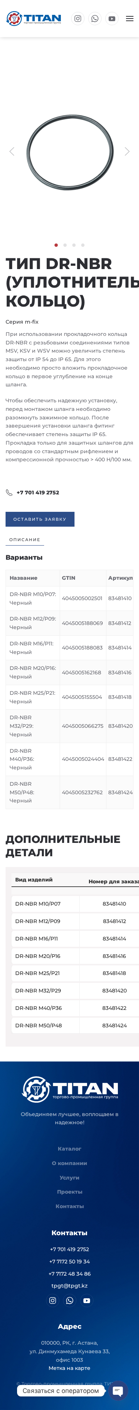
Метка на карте (69, 1368)
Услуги (69, 1177)
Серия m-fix (22, 321)
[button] (129, 18)
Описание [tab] (24, 539)
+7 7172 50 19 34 (69, 1261)
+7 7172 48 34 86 (70, 1273)
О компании (69, 1163)
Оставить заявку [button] (40, 519)
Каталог (69, 1148)
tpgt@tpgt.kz (69, 1285)
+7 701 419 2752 (38, 492)
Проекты (69, 1191)
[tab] (56, 245)
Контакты (70, 1206)
